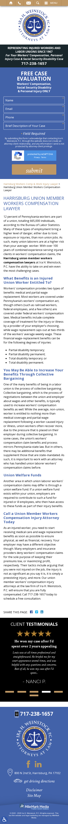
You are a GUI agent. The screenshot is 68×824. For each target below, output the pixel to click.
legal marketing (32, 815)
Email (28, 3)
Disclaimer (34, 790)
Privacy (37, 157)
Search (38, 3)
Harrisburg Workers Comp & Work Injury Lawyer (30, 184)
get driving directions (39, 781)
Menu (53, 3)
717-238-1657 (34, 63)
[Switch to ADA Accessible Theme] (4, 819)
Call (19, 3)
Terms (43, 157)
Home (11, 3)
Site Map (34, 795)
